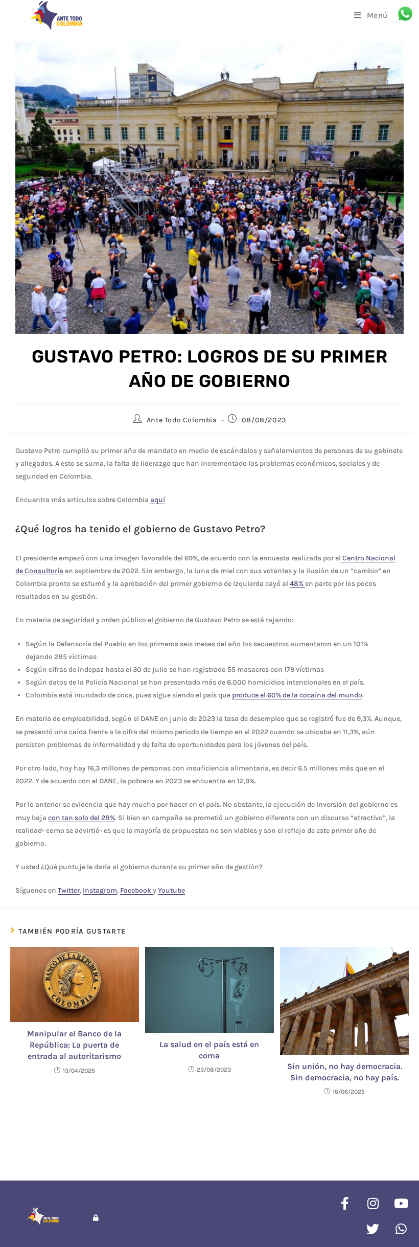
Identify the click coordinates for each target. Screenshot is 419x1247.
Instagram (100, 890)
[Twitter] (373, 1229)
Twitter (69, 890)
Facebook (136, 890)
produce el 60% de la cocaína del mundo (297, 695)
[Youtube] (401, 1203)
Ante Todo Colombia (182, 420)
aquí (157, 499)
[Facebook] (345, 1203)
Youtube (171, 890)
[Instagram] (373, 1203)
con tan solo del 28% (81, 817)
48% (297, 583)
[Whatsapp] (401, 1229)
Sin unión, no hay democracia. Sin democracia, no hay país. (344, 1071)
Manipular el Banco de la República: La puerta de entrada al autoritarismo (74, 1045)
